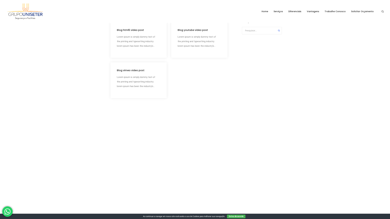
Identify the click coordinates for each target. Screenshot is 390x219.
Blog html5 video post (130, 30)
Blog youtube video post (193, 30)
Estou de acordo (236, 216)
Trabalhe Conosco (335, 11)
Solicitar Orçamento (362, 11)
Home (265, 11)
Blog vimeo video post (130, 70)
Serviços (278, 11)
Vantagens (313, 11)
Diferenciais (294, 11)
